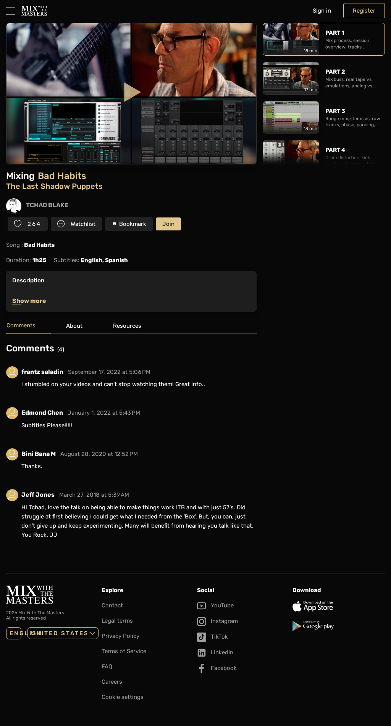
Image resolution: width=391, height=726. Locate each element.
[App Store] (338, 606)
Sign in (322, 10)
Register (364, 10)
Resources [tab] (127, 325)
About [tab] (74, 325)
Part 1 (334, 32)
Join (168, 224)
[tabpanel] (131, 445)
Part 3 (335, 111)
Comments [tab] (21, 325)
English (15, 633)
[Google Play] (338, 626)
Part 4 (335, 149)
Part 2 (335, 71)
